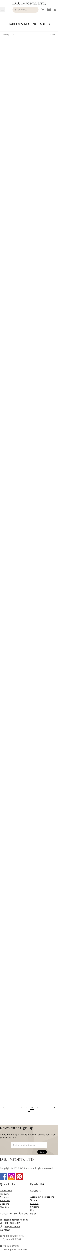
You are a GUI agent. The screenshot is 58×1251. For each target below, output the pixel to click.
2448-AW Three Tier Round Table (29, 999)
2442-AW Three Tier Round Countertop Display (29, 473)
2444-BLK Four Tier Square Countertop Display (29, 736)
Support (4, 1203)
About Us (5, 1200)
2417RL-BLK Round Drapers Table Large (29, 198)
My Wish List (37, 1184)
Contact (34, 1203)
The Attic (4, 1207)
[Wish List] (42, 10)
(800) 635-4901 (12, 1223)
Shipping (34, 1206)
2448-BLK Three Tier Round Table (29, 1087)
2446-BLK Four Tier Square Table (29, 911)
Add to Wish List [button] (29, 121)
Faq (32, 1210)
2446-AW (29, 823)
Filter (52, 35)
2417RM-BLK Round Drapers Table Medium (29, 373)
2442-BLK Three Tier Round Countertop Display (29, 560)
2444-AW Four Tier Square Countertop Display (29, 648)
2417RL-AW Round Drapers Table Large (29, 110)
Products (5, 1194)
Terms (33, 1200)
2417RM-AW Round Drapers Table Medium (29, 285)
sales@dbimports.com (16, 1219)
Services (4, 1197)
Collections (6, 1190)
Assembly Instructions (42, 1197)
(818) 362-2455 (12, 1226)
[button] (2, 9)
